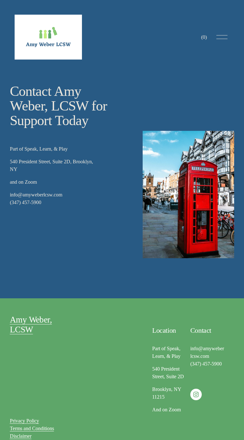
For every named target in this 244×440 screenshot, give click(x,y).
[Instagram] (196, 394)
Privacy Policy (24, 420)
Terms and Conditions (32, 428)
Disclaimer (20, 436)
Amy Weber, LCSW (31, 324)
